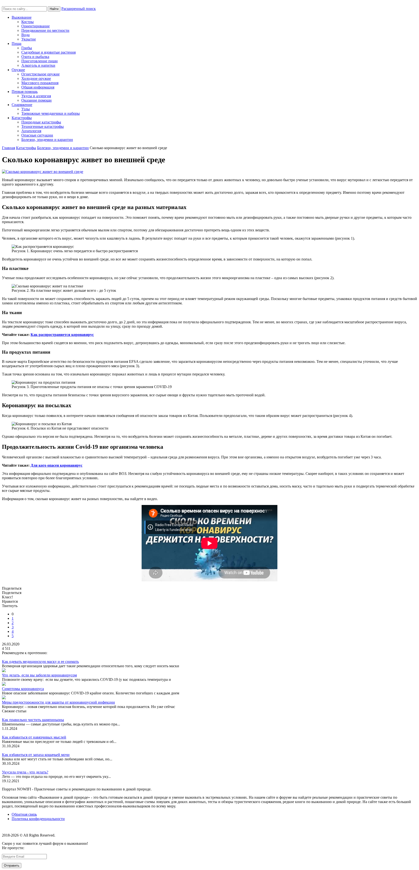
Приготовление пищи (39, 61)
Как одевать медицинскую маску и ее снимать (40, 661)
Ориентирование (35, 26)
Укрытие (28, 39)
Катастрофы (22, 118)
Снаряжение (22, 105)
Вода (25, 35)
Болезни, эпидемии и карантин (47, 140)
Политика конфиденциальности (38, 819)
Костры (27, 22)
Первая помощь (25, 91)
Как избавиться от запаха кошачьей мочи (36, 755)
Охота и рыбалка (35, 57)
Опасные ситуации (37, 135)
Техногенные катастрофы (42, 126)
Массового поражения (39, 83)
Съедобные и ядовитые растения (48, 52)
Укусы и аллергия (36, 96)
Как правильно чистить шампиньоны (33, 720)
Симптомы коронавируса (23, 689)
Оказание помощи (36, 100)
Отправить (11, 865)
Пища (16, 43)
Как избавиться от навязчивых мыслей (34, 737)
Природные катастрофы (41, 122)
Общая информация (37, 87)
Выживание (22, 17)
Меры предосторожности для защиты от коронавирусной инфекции (58, 702)
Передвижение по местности (45, 30)
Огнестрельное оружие (40, 74)
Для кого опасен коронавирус (56, 465)
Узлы (25, 109)
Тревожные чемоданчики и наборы (50, 113)
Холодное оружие (36, 78)
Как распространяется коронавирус (62, 335)
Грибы (26, 48)
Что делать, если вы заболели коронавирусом (39, 675)
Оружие (18, 70)
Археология (31, 131)
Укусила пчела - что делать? (25, 772)
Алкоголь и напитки (38, 65)
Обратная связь (24, 814)
